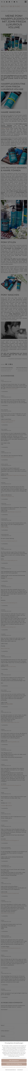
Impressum (20, 1069)
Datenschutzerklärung (10, 1069)
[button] (14, 1060)
